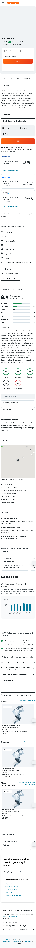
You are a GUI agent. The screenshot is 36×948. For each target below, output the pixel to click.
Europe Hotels (25, 939)
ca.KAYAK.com (8, 939)
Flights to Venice (11, 884)
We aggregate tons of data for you (15, 926)
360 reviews (24, 42)
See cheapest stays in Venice (28, 743)
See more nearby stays (27, 701)
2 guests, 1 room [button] (10, 56)
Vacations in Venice (11, 889)
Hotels (16, 939)
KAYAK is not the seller (10, 922)
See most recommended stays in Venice (27, 784)
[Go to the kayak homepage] (13, 3)
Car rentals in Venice (12, 887)
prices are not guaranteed (10, 916)
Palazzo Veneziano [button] (8, 768)
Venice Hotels (27, 941)
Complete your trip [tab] (10, 872)
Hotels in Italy (6, 941)
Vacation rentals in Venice (13, 895)
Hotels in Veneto (16, 941)
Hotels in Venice (10, 892)
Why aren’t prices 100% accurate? (15, 929)
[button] (3, 3)
